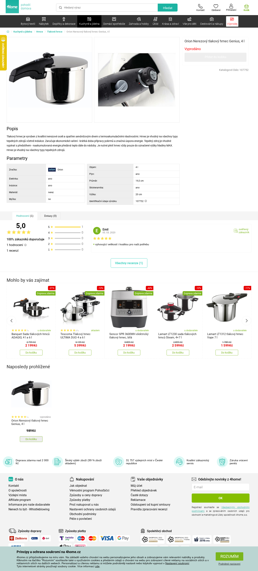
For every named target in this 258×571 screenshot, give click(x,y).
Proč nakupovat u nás (84, 504)
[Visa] (107, 538)
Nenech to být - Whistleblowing (28, 509)
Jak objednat (78, 485)
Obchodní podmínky (83, 514)
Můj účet (136, 485)
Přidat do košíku (215, 57)
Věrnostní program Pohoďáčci (89, 490)
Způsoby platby (80, 499)
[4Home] (9, 31)
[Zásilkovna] (18, 538)
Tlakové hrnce (54, 31)
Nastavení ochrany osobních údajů (93, 509)
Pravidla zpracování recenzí (149, 509)
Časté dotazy (139, 495)
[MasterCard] (92, 538)
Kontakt (13, 485)
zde (97, 566)
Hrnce (39, 31)
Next (246, 320)
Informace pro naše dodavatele (29, 504)
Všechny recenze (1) (129, 263)
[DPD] (46, 538)
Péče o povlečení (81, 518)
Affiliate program (19, 499)
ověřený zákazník (244, 231)
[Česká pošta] (34, 538)
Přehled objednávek (144, 490)
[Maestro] (81, 538)
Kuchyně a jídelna (22, 31)
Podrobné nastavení (229, 563)
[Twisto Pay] (67, 538)
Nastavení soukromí (177, 563)
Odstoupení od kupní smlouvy (150, 504)
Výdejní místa (17, 495)
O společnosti (17, 490)
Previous (11, 320)
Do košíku (31, 352)
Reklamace (138, 499)
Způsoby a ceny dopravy (86, 495)
